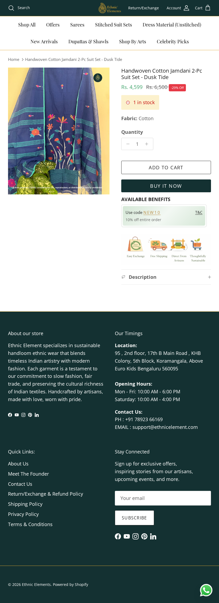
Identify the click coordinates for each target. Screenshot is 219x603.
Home (13, 59)
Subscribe (134, 518)
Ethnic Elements (36, 584)
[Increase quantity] (148, 144)
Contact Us (20, 484)
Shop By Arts (132, 41)
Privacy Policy (23, 514)
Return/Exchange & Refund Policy (45, 494)
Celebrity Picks (173, 41)
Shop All (27, 24)
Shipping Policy (25, 504)
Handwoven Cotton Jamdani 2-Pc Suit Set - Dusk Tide (73, 59)
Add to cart (166, 167)
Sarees (77, 24)
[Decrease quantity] (126, 144)
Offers (53, 24)
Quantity (132, 132)
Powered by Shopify (70, 584)
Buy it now (166, 186)
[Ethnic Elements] (109, 8)
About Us (18, 463)
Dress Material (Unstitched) (172, 24)
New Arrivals (44, 41)
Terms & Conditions (30, 524)
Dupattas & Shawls (88, 41)
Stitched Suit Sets (113, 24)
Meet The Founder (28, 474)
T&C (198, 212)
